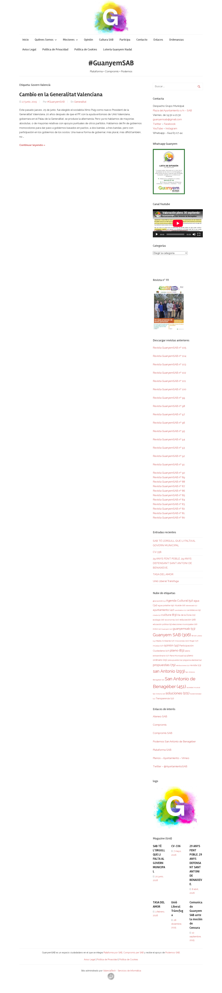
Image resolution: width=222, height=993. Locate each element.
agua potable (166, 605)
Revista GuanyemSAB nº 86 (169, 490)
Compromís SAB (162, 733)
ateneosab (191, 606)
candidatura (194, 610)
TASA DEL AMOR (163, 574)
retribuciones (183, 665)
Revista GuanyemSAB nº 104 (169, 355)
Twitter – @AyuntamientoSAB (170, 766)
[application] (178, 223)
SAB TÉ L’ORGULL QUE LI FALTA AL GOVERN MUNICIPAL (159, 858)
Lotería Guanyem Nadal (117, 49)
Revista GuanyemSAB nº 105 (169, 347)
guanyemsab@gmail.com (167, 119)
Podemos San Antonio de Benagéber (174, 741)
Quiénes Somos (44, 39)
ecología (158, 619)
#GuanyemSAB (111, 63)
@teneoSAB (159, 601)
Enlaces (158, 39)
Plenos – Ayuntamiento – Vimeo (171, 758)
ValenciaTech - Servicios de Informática (122, 970)
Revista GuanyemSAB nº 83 (169, 504)
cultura (169, 615)
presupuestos (175, 660)
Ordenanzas (176, 39)
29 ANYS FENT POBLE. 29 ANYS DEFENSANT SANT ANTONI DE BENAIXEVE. (172, 563)
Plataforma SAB (162, 749)
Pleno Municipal (178, 656)
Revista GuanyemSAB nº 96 (169, 422)
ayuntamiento (163, 609)
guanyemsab (184, 628)
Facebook (170, 123)
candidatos (180, 610)
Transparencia (165, 698)
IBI (193, 636)
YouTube (158, 128)
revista (195, 665)
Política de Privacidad (55, 49)
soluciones (177, 693)
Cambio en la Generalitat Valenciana (61, 94)
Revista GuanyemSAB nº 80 (169, 517)
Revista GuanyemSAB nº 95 (169, 431)
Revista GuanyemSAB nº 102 (169, 372)
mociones (182, 641)
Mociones (69, 39)
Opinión (88, 39)
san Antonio (169, 671)
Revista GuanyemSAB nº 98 (169, 406)
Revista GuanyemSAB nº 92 (169, 455)
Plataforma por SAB (112, 952)
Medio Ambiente (165, 641)
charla (157, 615)
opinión (171, 645)
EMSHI (157, 629)
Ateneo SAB (160, 716)
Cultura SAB (106, 39)
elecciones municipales (184, 624)
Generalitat (80, 101)
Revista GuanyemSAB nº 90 (169, 472)
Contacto (141, 39)
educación (188, 619)
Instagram (171, 128)
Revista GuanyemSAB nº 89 (169, 477)
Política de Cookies (85, 49)
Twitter (157, 123)
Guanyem (166, 629)
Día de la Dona (186, 615)
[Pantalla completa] (198, 234)
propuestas (164, 665)
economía (172, 619)
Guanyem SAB (172, 634)
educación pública (162, 624)
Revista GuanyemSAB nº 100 (169, 389)
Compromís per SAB (133, 952)
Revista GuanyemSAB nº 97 (169, 414)
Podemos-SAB (172, 952)
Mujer (194, 641)
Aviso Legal (29, 49)
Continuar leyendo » (32, 145)
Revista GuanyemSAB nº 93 (169, 447)
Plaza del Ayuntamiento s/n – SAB (172, 110)
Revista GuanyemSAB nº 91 (169, 464)
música (158, 646)
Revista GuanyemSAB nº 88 (169, 481)
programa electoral (192, 660)
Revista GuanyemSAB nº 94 (169, 439)
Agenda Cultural (179, 600)
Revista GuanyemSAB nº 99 (169, 397)
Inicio (25, 39)
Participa (124, 39)
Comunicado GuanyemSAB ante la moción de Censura (196, 915)
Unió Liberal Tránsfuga (166, 581)
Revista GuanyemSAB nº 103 (169, 364)
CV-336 (157, 551)
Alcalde (180, 605)
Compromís (160, 724)
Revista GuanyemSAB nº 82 (169, 508)
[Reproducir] (156, 234)
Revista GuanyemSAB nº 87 (169, 486)
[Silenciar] (194, 234)
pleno (177, 650)
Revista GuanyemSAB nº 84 (169, 499)
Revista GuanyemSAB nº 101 (169, 381)
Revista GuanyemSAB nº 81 (169, 513)
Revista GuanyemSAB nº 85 (169, 495)
